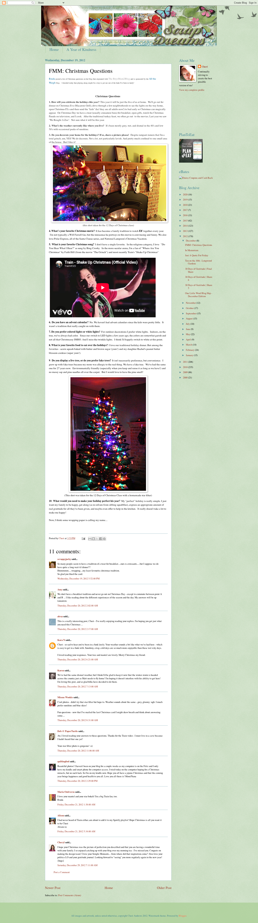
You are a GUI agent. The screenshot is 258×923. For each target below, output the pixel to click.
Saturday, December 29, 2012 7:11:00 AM (77, 865)
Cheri (205, 66)
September (191, 313)
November (191, 302)
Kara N (61, 640)
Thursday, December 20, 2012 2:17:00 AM (77, 629)
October (190, 308)
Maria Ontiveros (66, 791)
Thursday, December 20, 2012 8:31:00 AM (77, 720)
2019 (185, 199)
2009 (185, 372)
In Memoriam (191, 250)
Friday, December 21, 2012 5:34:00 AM (76, 831)
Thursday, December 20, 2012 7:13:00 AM (77, 686)
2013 (185, 231)
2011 (185, 361)
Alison (60, 815)
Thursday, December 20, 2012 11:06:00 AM (78, 750)
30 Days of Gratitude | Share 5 (198, 286)
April (189, 339)
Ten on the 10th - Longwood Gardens (198, 262)
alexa (60, 616)
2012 (185, 236)
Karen (60, 670)
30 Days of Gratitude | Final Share (198, 270)
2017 (185, 210)
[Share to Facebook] (101, 539)
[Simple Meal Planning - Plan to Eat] (191, 161)
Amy (59, 589)
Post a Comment (62, 872)
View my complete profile (191, 90)
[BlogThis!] (93, 539)
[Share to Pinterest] (104, 539)
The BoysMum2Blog (119, 78)
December (191, 240)
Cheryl (61, 842)
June (188, 329)
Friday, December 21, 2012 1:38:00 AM (76, 804)
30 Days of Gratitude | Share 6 (198, 278)
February (190, 350)
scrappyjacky (64, 559)
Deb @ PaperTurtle (67, 731)
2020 (185, 194)
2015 (185, 220)
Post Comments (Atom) (69, 895)
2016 (185, 215)
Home (54, 49)
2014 (185, 225)
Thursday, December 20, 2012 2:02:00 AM (77, 605)
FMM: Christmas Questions (198, 245)
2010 (185, 367)
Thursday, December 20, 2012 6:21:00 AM (77, 659)
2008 (185, 377)
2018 (185, 204)
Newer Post (52, 887)
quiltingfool (63, 761)
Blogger (182, 915)
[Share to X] (97, 539)
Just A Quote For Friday (196, 255)
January (190, 355)
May (188, 334)
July (188, 323)
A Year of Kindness (81, 49)
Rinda (52, 78)
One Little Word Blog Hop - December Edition (198, 294)
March (189, 344)
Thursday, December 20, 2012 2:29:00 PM (77, 780)
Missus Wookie (65, 697)
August (189, 318)
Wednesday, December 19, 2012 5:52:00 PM (78, 578)
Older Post (164, 887)
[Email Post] (83, 538)
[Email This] (90, 539)
